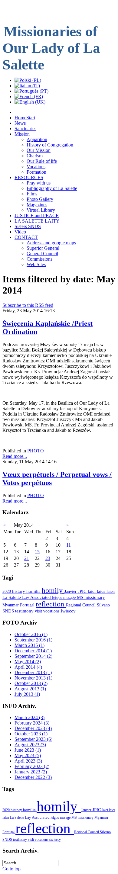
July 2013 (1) (27, 694)
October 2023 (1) (31, 733)
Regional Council (81, 604)
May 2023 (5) (28, 755)
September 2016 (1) (33, 639)
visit (39, 611)
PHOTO (35, 450)
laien (111, 591)
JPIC (83, 591)
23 (47, 558)
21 (26, 558)
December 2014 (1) (33, 650)
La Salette (12, 597)
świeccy (68, 611)
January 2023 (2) (31, 771)
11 (68, 545)
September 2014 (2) (33, 656)
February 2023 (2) (32, 766)
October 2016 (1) (31, 634)
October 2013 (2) (31, 683)
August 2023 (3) (30, 744)
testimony (25, 611)
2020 (7, 591)
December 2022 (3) (33, 777)
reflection (51, 604)
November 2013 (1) (33, 677)
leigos (57, 597)
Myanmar (11, 604)
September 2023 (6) (33, 739)
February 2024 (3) (32, 722)
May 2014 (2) (28, 661)
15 (37, 551)
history (19, 591)
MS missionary (91, 597)
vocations (52, 611)
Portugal (28, 604)
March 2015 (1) (29, 645)
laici (92, 591)
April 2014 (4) (28, 667)
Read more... (14, 456)
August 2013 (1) (30, 688)
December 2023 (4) (33, 728)
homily (53, 590)
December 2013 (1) (33, 672)
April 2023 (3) (28, 760)
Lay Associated (37, 597)
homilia (34, 591)
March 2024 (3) (29, 717)
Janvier (71, 591)
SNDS (8, 611)
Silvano (103, 604)
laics (102, 591)
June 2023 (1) (28, 750)
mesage (70, 597)
